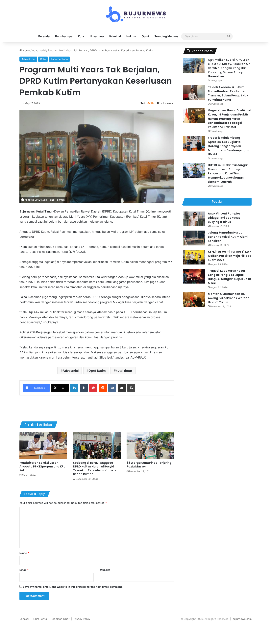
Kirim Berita (40, 618)
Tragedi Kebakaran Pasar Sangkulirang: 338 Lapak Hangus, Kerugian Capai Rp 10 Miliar (229, 277)
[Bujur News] (135, 15)
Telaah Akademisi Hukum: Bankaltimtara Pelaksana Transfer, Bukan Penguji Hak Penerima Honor (228, 93)
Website (105, 569)
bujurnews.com (242, 618)
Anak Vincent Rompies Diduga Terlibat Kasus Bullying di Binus (224, 218)
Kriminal (115, 36)
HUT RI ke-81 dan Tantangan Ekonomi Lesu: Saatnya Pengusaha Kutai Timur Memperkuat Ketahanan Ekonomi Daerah (228, 173)
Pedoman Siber (60, 618)
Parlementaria (59, 59)
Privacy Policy (81, 618)
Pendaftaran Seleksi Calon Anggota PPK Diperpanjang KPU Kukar (42, 466)
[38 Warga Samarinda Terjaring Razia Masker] (150, 445)
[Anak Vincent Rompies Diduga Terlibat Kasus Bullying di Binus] (194, 219)
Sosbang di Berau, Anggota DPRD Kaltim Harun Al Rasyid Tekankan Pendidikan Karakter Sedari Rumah (95, 468)
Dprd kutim (97, 371)
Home (26, 50)
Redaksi (24, 618)
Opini (145, 36)
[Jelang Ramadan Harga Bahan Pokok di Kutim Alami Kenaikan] (194, 238)
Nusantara (97, 36)
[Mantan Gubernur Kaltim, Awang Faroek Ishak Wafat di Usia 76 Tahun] (194, 299)
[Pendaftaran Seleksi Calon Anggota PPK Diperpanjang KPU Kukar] (43, 445)
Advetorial (70, 371)
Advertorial (39, 50)
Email (24, 569)
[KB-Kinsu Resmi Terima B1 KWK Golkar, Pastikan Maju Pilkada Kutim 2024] (194, 257)
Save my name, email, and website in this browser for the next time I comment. (73, 586)
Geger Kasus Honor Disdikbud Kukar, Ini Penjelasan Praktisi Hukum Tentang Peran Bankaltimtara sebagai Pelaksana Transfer (229, 118)
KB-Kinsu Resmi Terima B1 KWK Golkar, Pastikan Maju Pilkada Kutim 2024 (229, 256)
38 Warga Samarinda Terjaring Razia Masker (149, 464)
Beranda (44, 36)
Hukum (131, 36)
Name (24, 553)
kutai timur (124, 371)
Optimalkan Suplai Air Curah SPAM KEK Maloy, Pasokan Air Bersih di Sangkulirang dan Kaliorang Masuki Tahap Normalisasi (229, 68)
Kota (81, 36)
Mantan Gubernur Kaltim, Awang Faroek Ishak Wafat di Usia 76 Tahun (229, 298)
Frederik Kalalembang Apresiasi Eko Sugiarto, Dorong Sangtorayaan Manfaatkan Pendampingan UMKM (228, 146)
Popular (217, 201)
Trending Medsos (166, 36)
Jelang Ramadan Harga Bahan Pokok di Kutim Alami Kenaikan (228, 237)
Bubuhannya (63, 36)
